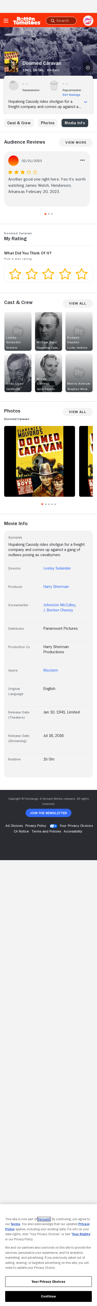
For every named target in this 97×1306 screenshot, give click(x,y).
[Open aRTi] (88, 20)
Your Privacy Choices (76, 825)
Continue (48, 1296)
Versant (44, 1219)
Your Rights (81, 1234)
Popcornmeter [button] (72, 90)
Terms (15, 1224)
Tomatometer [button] (31, 90)
